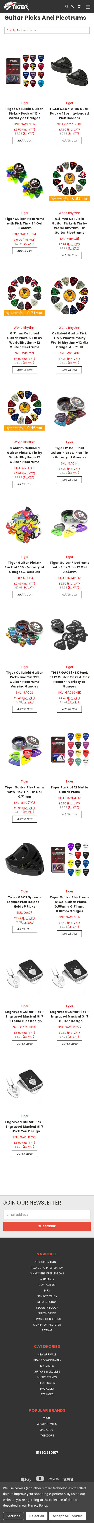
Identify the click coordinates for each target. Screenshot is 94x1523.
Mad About (47, 1430)
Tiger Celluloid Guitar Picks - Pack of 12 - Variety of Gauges (24, 113)
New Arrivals (47, 1354)
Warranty (47, 1279)
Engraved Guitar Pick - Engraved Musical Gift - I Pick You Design (24, 1126)
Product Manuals (47, 1262)
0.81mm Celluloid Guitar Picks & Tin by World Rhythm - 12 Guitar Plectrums (69, 226)
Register (55, 1325)
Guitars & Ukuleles (47, 1371)
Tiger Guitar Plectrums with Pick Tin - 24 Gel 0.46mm (25, 223)
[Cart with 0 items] (79, 7)
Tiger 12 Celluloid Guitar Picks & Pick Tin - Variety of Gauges (69, 452)
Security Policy (47, 1307)
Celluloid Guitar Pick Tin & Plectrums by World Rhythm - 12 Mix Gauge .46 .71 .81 (69, 340)
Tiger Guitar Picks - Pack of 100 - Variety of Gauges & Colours (24, 567)
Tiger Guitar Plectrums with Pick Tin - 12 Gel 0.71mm (25, 792)
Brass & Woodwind (47, 1360)
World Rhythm (47, 1424)
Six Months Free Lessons (47, 1273)
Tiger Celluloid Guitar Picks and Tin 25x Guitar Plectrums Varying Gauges (24, 679)
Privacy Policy (47, 1296)
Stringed (47, 1394)
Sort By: (11, 30)
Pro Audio (47, 1388)
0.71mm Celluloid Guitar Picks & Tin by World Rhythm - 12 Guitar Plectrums (24, 340)
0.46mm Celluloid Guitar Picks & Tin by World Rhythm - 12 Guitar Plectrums (24, 455)
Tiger (47, 1418)
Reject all (36, 1516)
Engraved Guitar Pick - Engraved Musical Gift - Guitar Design (69, 1016)
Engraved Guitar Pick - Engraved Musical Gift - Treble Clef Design (24, 1016)
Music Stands (47, 1377)
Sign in (38, 1325)
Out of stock (24, 1044)
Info (47, 1290)
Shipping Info (47, 1313)
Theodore (47, 1435)
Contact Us (47, 1285)
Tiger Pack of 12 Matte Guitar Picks (69, 789)
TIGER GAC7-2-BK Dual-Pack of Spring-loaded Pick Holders (69, 113)
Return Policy (47, 1302)
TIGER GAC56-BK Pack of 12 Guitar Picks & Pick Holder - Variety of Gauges (69, 679)
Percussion (47, 1383)
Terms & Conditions (47, 1319)
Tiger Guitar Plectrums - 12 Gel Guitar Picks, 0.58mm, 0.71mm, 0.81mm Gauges (69, 904)
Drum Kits (47, 1366)
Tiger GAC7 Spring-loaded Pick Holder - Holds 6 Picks (24, 902)
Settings (13, 1516)
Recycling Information (47, 1268)
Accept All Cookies (68, 1516)
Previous (6, 1518)
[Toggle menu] (88, 6)
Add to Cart (24, 140)
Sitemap (47, 1330)
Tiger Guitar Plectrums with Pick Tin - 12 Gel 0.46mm (69, 567)
